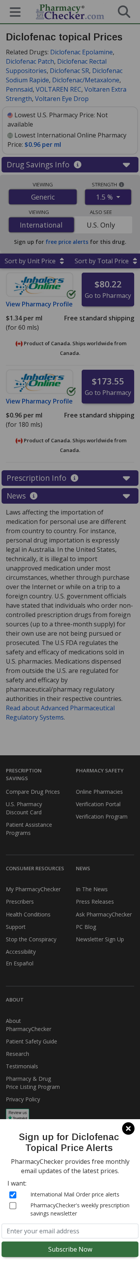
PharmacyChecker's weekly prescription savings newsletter (80, 1209)
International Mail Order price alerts (74, 1194)
